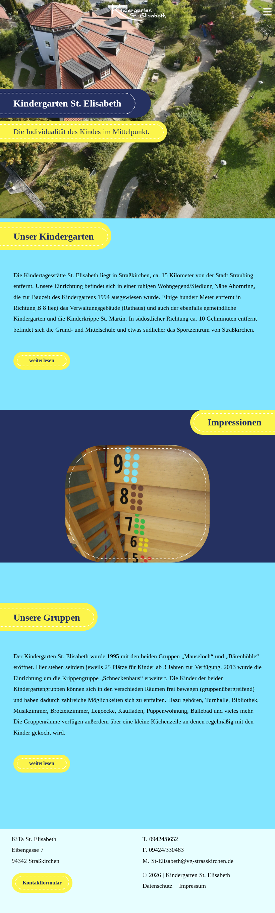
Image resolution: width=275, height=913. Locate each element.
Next (216, 503)
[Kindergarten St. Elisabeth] (137, 12)
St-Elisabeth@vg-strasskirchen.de (192, 861)
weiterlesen (41, 360)
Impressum (192, 885)
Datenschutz (157, 885)
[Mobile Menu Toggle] (267, 12)
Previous (58, 503)
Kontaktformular (42, 882)
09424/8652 (163, 839)
